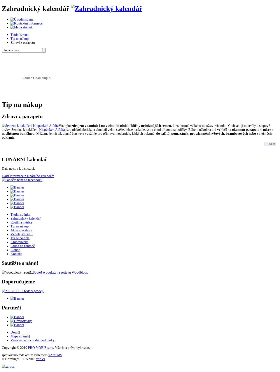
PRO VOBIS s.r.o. (41, 347)
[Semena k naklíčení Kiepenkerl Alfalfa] (30, 125)
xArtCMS (55, 355)
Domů (14, 332)
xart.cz (40, 359)
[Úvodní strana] (21, 19)
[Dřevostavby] (21, 321)
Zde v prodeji (34, 291)
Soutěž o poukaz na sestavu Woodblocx (60, 272)
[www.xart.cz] (8, 366)
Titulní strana (19, 35)
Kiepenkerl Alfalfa (52, 129)
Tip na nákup (19, 38)
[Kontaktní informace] (26, 23)
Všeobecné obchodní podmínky (32, 340)
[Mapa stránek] (21, 27)
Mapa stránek (19, 336)
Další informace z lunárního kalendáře (28, 176)
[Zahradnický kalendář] (106, 8)
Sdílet (272, 144)
